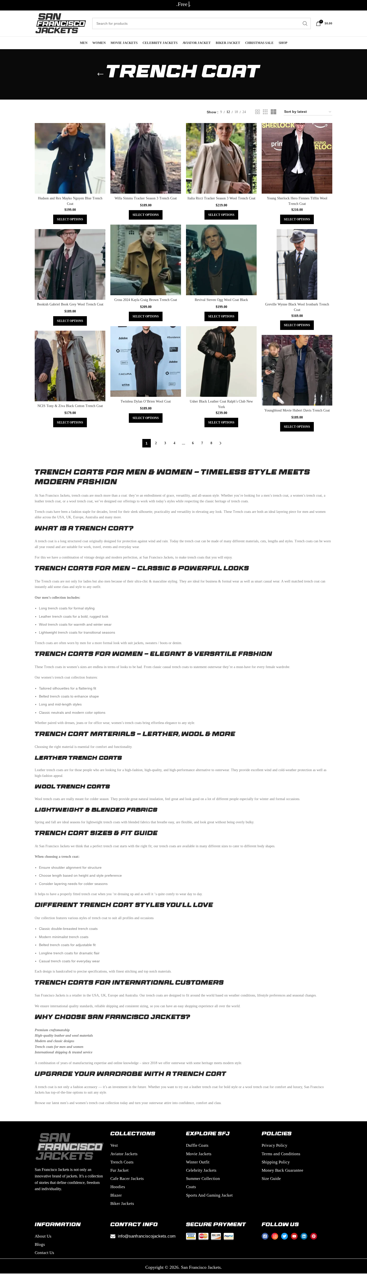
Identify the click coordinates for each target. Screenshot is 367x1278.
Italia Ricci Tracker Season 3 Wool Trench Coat (221, 198)
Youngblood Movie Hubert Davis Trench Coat (297, 410)
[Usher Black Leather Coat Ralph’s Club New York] (221, 361)
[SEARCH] (305, 23)
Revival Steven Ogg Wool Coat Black (221, 300)
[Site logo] (61, 23)
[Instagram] (274, 1236)
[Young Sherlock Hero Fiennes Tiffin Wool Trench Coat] (297, 158)
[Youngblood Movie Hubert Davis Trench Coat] (297, 370)
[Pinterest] (313, 1236)
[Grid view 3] (265, 112)
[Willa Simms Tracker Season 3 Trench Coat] (145, 158)
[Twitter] (284, 1236)
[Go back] (100, 74)
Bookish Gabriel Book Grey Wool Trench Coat (70, 304)
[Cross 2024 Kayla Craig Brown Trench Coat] (145, 260)
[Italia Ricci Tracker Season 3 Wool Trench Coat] (221, 158)
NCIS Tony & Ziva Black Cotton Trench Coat (70, 406)
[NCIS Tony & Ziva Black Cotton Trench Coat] (70, 366)
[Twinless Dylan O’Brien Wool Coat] (145, 361)
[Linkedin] (304, 1236)
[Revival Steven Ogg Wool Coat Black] (221, 260)
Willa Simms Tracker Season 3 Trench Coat (146, 198)
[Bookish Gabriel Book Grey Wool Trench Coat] (70, 264)
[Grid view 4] (273, 112)
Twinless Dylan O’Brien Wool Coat (146, 401)
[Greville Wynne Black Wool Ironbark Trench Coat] (297, 264)
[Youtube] (294, 1236)
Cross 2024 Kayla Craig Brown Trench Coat (145, 300)
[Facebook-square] (265, 1236)
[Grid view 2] (257, 112)
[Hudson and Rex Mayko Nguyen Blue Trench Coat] (70, 158)
